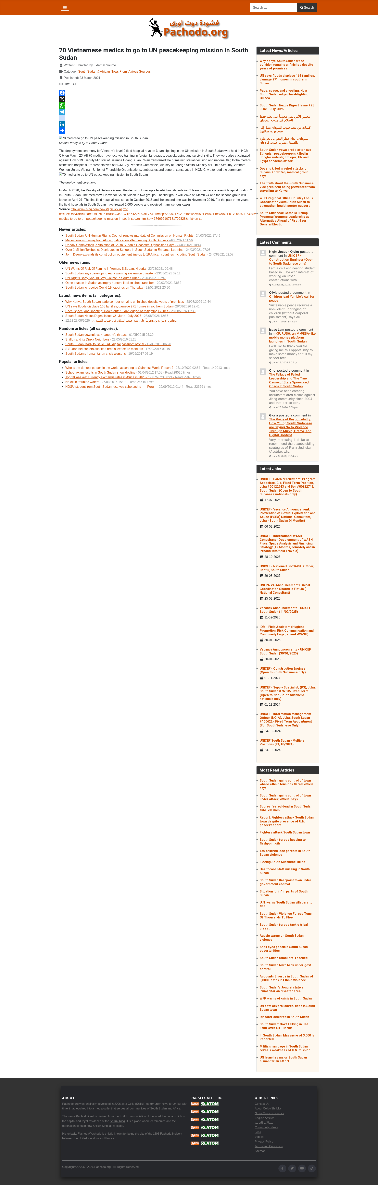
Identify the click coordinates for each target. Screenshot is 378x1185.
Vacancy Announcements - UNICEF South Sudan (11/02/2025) (285, 610)
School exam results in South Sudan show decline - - (128, 372)
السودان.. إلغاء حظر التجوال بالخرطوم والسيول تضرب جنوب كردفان (284, 140)
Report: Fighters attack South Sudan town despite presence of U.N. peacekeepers (287, 821)
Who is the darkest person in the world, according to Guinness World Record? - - (147, 367)
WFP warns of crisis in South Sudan (286, 998)
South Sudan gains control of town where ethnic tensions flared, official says (287, 784)
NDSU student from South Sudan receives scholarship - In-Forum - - (138, 386)
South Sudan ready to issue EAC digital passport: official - (118, 344)
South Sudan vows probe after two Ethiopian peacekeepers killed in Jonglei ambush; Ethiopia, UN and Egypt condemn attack (285, 155)
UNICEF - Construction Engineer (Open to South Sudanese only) (283, 670)
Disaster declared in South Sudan (284, 1017)
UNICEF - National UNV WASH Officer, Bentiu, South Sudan (287, 568)
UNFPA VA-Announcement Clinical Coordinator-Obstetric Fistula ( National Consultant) (285, 588)
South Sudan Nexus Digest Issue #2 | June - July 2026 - (116, 315)
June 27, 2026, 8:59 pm (284, 407)
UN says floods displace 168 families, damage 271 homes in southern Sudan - (132, 306)
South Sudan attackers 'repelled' (284, 958)
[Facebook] (156, 93)
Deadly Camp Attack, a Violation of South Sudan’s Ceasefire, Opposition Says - (133, 245)
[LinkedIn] (156, 124)
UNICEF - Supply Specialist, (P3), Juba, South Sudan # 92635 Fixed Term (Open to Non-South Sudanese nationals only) (288, 693)
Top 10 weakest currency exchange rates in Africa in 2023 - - (133, 377)
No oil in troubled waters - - (109, 382)
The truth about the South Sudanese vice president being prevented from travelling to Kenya (287, 187)
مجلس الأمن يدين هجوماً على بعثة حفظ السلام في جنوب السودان (285, 118)
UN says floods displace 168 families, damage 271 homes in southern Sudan (287, 79)
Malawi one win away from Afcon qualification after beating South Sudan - (129, 240)
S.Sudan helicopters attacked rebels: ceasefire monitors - (117, 349)
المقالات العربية (264, 1122)
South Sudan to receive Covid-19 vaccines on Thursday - (117, 287)
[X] (156, 99)
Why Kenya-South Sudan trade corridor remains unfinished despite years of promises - (138, 301)
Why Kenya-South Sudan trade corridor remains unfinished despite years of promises (286, 64)
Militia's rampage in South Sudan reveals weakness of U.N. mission (285, 1048)
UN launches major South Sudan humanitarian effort (283, 1059)
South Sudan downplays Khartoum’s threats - (109, 334)
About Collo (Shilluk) (268, 1108)
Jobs (258, 1132)
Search (309, 7)
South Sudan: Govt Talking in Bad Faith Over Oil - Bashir (284, 1026)
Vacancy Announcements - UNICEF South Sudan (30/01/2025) (285, 651)
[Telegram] (156, 112)
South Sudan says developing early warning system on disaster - (123, 273)
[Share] (156, 130)
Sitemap (260, 1151)
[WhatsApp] (156, 105)
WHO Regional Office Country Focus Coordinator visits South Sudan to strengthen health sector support (286, 202)
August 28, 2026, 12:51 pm (286, 284)
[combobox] (273, 7)
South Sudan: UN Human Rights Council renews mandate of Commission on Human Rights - (142, 235)
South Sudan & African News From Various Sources (114, 71)
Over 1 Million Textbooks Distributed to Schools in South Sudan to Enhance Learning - (137, 249)
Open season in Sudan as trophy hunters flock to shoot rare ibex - (123, 282)
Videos (259, 1136)
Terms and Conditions (269, 1146)
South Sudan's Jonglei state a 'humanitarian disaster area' (281, 989)
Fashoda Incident (171, 1133)
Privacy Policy (264, 1141)
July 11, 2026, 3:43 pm (284, 321)
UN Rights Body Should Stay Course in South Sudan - (115, 278)
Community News (266, 1127)
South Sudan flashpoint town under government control (285, 882)
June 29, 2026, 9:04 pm (285, 362)
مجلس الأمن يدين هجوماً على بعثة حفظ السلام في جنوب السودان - (121, 320)
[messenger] (156, 118)
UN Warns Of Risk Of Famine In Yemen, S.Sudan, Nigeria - (119, 268)
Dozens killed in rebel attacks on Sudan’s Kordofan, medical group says (284, 172)
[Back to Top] (371, 1178)
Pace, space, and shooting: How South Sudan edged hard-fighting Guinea (284, 94)
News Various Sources (269, 1113)
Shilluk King (117, 1121)
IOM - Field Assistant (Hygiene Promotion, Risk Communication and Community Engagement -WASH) (287, 630)
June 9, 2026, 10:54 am (285, 456)
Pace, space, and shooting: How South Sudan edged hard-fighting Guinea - (130, 311)
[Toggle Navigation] (65, 8)
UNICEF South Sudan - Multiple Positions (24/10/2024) (282, 742)
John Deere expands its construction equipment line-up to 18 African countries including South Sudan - (149, 254)
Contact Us (262, 1103)
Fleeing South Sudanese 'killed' (283, 862)
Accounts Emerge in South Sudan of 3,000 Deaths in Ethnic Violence (286, 978)
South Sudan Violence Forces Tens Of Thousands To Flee (286, 915)
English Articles (264, 1117)
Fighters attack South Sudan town (285, 832)
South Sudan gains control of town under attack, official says (285, 797)
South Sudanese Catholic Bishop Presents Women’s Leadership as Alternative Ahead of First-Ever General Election (284, 218)
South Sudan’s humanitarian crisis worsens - (109, 353)
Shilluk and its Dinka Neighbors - (100, 339)
